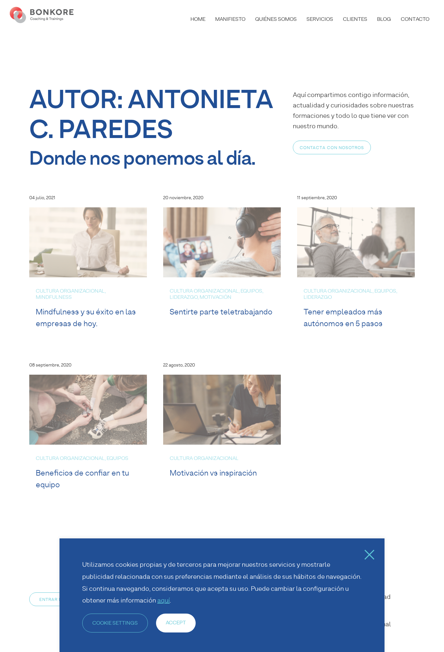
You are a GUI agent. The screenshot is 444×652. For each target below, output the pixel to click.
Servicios (320, 19)
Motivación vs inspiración (213, 473)
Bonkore (42, 15)
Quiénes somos (276, 19)
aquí (163, 600)
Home (197, 19)
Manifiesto (230, 19)
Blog (384, 19)
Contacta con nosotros (332, 147)
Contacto (415, 19)
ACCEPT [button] (176, 622)
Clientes (355, 19)
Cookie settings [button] (115, 623)
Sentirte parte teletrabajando (221, 311)
